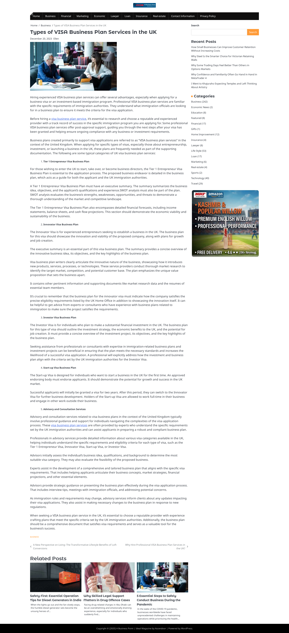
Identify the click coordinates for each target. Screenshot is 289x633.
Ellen (56, 38)
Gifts (194, 129)
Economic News (200, 107)
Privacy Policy (208, 16)
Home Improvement (202, 134)
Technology (197, 178)
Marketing (83, 16)
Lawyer (115, 16)
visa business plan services (69, 425)
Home (36, 16)
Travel (194, 183)
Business (50, 16)
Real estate (159, 16)
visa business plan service (68, 119)
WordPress (186, 628)
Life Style (196, 151)
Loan (127, 16)
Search (195, 25)
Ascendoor (160, 628)
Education (197, 112)
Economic (99, 16)
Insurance (142, 16)
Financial (66, 16)
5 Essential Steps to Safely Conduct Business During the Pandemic (158, 600)
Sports (195, 172)
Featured (196, 118)
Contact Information (183, 16)
